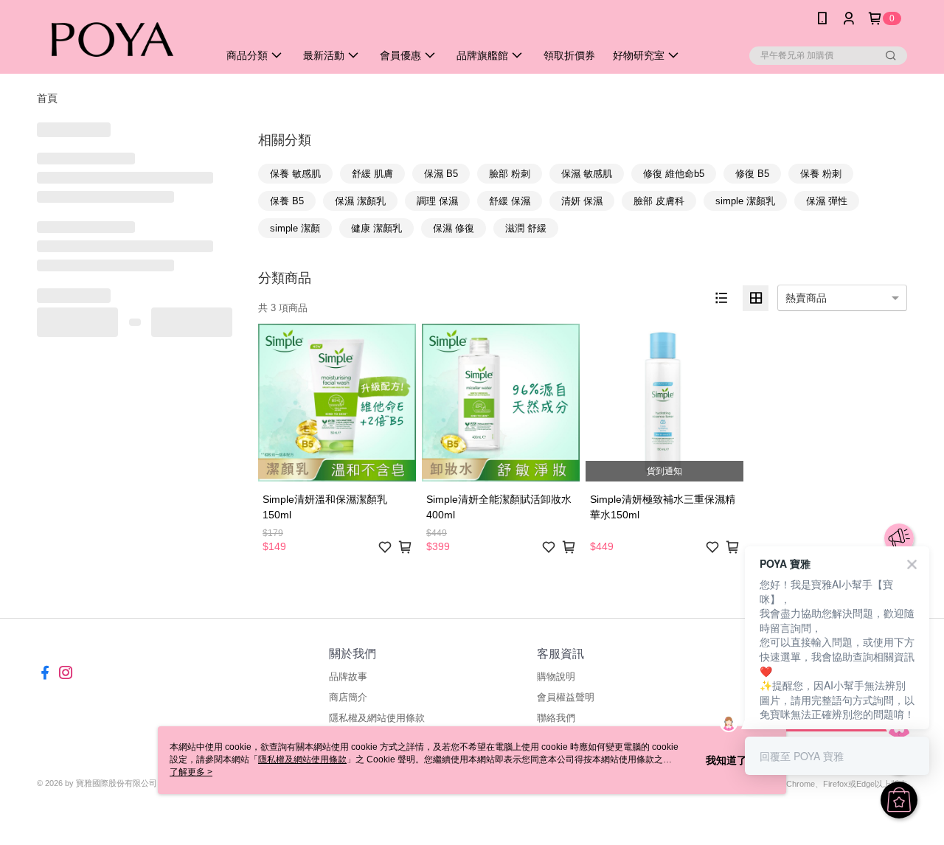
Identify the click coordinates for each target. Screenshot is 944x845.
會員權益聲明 (565, 697)
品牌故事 (348, 676)
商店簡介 (348, 697)
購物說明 (556, 676)
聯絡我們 (556, 717)
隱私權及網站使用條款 (377, 717)
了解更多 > (191, 772)
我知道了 (726, 760)
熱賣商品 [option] (806, 298)
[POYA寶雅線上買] (119, 39)
